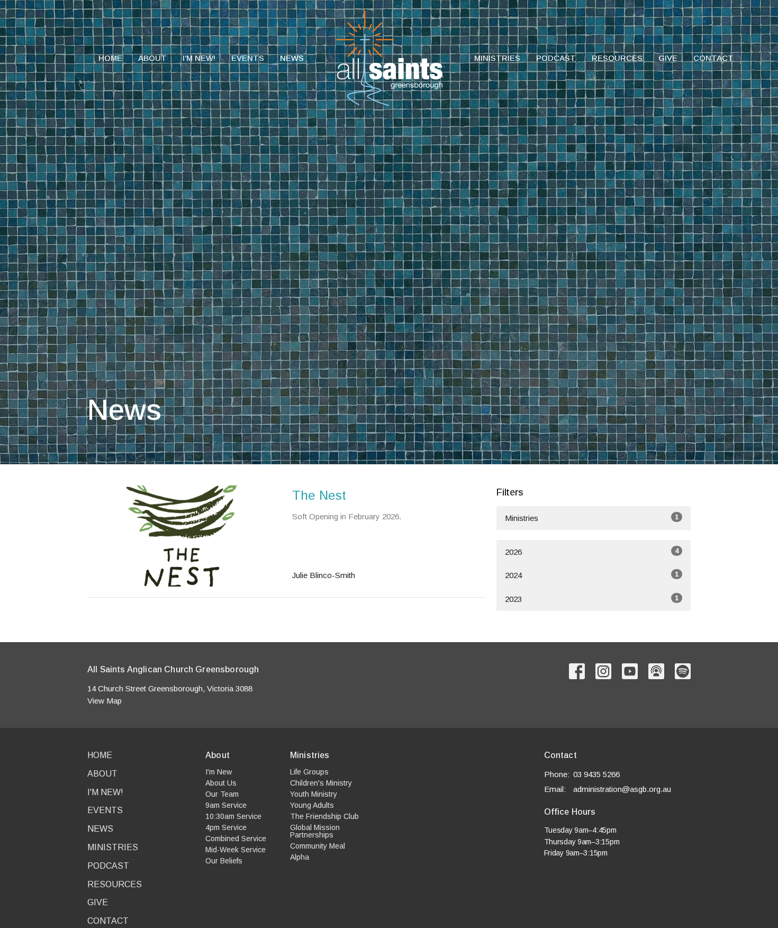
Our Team (222, 794)
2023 (592, 598)
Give (667, 57)
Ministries (497, 57)
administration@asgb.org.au (622, 789)
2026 (592, 551)
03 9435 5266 (596, 774)
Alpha (299, 857)
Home (110, 57)
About (152, 57)
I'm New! (199, 57)
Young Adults (312, 805)
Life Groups (309, 772)
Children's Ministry (321, 783)
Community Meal (317, 846)
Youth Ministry (313, 794)
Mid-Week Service (235, 849)
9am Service (226, 805)
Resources (617, 57)
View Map (104, 700)
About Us (221, 783)
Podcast (556, 57)
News (292, 57)
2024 (592, 575)
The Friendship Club (324, 816)
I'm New (218, 772)
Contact (713, 57)
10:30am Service (233, 816)
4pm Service (226, 827)
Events (247, 57)
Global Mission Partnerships (315, 831)
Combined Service (235, 838)
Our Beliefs (223, 861)
